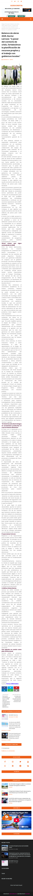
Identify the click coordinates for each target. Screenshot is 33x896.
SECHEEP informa (13, 715)
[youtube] (28, 761)
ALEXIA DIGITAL (16, 5)
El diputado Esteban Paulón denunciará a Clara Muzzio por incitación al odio (20, 792)
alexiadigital (6, 59)
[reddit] (20, 766)
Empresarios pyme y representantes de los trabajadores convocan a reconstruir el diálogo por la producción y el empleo (19, 854)
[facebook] (12, 1)
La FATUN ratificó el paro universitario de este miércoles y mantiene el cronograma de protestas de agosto (20, 800)
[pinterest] (21, 1)
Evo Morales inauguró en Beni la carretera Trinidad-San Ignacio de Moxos (20, 784)
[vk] (28, 766)
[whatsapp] (5, 766)
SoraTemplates (13, 893)
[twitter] (15, 1)
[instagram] (18, 1)
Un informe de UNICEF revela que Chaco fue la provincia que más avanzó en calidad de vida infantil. (14, 725)
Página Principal (6, 24)
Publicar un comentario (8, 751)
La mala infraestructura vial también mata (18, 846)
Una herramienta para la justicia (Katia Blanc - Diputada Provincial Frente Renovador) (15, 736)
